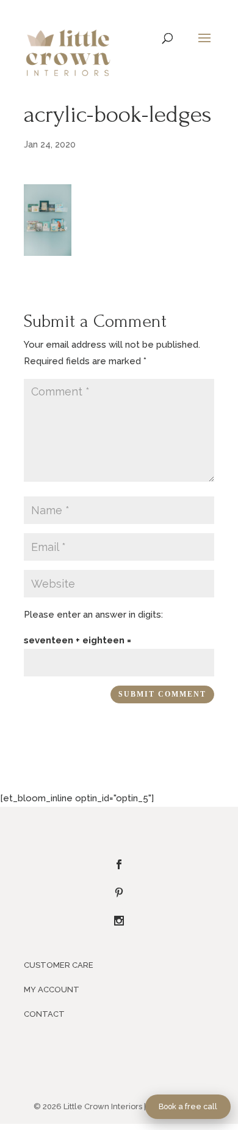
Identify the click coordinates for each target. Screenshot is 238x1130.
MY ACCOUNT (51, 989)
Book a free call (188, 1106)
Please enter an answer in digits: (93, 614)
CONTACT (44, 1014)
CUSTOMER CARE (58, 965)
